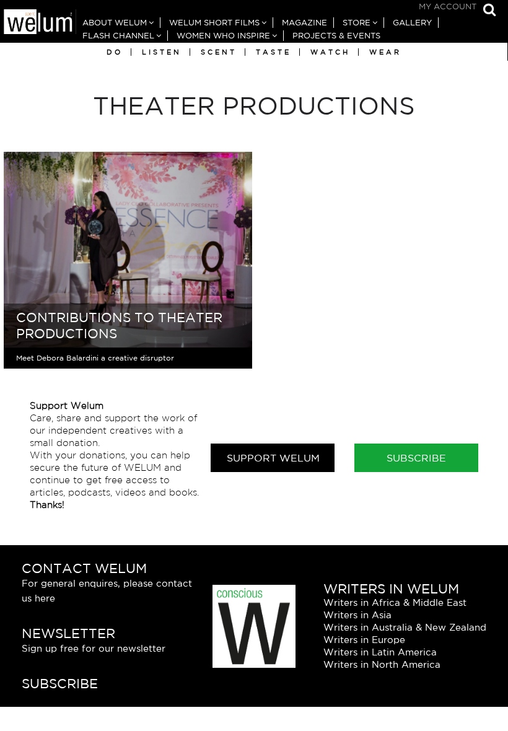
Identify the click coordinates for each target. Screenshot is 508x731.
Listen (162, 52)
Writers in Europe (364, 639)
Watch (330, 52)
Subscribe (416, 457)
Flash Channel (118, 35)
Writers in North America (381, 664)
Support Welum (273, 457)
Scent (219, 52)
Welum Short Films (214, 22)
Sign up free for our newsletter (93, 648)
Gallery (412, 22)
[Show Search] (486, 11)
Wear (385, 52)
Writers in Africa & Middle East (394, 602)
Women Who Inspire (223, 35)
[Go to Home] (38, 23)
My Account (447, 6)
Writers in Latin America (380, 652)
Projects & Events (336, 35)
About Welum (114, 22)
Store (356, 22)
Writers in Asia (357, 615)
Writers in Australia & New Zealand (404, 627)
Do (115, 52)
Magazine (304, 22)
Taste (273, 52)
